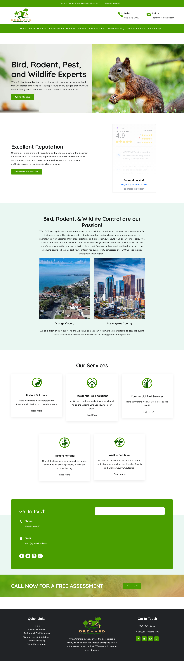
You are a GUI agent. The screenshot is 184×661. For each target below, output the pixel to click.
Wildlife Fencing (36, 640)
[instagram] (34, 556)
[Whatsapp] (156, 638)
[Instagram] (150, 638)
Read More (36, 410)
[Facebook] (138, 638)
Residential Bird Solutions (37, 633)
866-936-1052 (112, 3)
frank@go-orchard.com (36, 543)
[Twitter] (144, 638)
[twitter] (27, 556)
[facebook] (21, 556)
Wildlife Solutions (36, 644)
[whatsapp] (40, 556)
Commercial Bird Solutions (36, 637)
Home (37, 625)
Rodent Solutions (36, 629)
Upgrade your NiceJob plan (134, 184)
